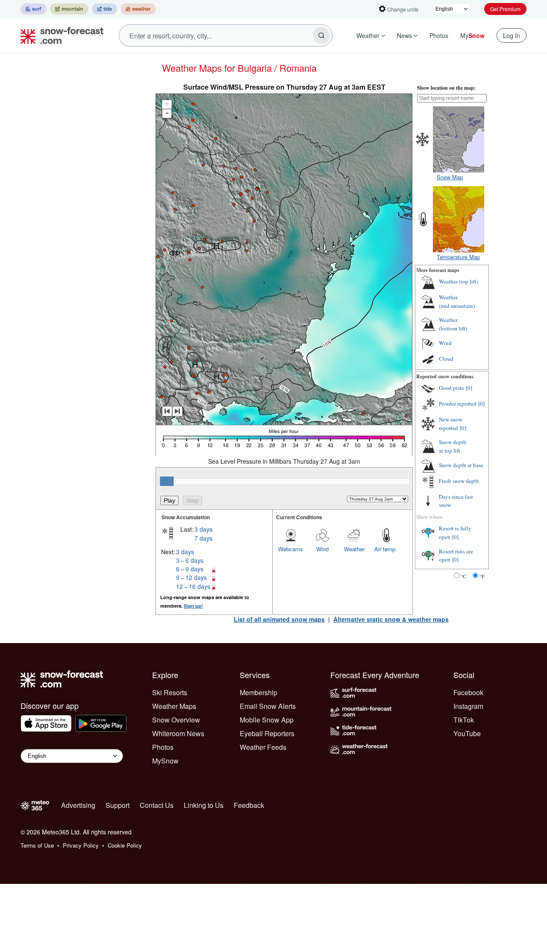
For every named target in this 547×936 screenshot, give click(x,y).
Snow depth (452, 446)
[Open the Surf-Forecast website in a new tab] (34, 9)
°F (482, 576)
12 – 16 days (193, 586)
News (404, 35)
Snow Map (450, 177)
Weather (367, 35)
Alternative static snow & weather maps (391, 619)
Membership (258, 692)
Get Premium (505, 8)
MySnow (165, 761)
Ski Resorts (169, 692)
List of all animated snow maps (279, 619)
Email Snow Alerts (268, 706)
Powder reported (457, 403)
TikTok (463, 720)
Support (117, 805)
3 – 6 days (189, 560)
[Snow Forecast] (59, 35)
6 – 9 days (189, 569)
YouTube (467, 733)
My (472, 35)
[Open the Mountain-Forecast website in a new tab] (69, 9)
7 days (203, 538)
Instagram (468, 706)
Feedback (249, 805)
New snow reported (450, 423)
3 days (203, 529)
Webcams (290, 549)
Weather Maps (174, 706)
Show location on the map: (446, 87)
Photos (438, 35)
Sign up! (193, 606)
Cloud (446, 359)
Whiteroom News (178, 733)
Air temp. (385, 549)
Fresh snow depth (459, 481)
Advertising (78, 805)
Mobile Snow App (267, 720)
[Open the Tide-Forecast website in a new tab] (104, 9)
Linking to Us (204, 805)
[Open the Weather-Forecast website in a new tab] (138, 9)
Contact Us (157, 805)
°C (463, 576)
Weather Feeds (263, 747)
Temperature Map (458, 257)
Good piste (451, 388)
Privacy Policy (81, 845)
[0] (469, 388)
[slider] (167, 481)
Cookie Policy (125, 845)
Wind (322, 549)
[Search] (321, 35)
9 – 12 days (191, 577)
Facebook (468, 692)
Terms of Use (37, 845)
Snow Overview (176, 720)
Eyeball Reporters (267, 733)
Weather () (458, 281)
